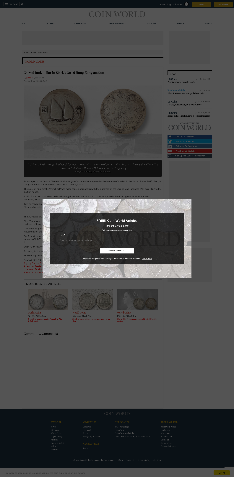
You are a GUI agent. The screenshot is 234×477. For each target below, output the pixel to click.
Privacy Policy (147, 259)
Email (62, 235)
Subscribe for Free (117, 251)
